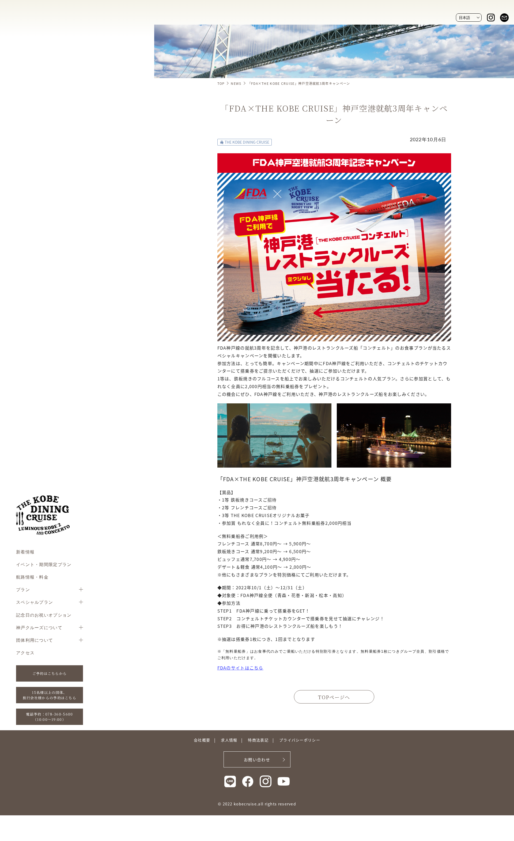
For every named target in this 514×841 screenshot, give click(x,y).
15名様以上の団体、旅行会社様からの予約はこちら (49, 695)
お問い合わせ (257, 759)
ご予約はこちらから (49, 673)
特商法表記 (258, 740)
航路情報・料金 (32, 577)
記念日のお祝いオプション (44, 615)
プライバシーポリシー (299, 740)
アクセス (25, 652)
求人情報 (229, 740)
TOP (221, 83)
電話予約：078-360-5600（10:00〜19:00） (49, 717)
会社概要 (202, 740)
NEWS (236, 83)
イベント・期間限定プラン (44, 564)
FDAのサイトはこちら (240, 667)
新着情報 (25, 552)
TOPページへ (334, 697)
